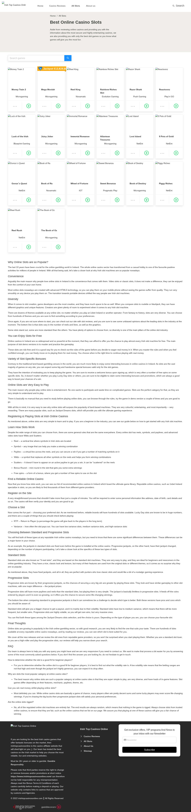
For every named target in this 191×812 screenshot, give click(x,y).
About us (90, 6)
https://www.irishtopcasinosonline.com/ (31, 776)
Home (40, 6)
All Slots (75, 6)
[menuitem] (40, 6)
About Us (88, 746)
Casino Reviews (57, 6)
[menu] (95, 6)
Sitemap (88, 751)
